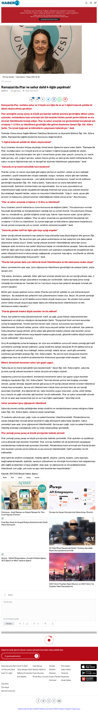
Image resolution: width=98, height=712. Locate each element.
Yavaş (28, 475)
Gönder (9, 621)
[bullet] (38, 621)
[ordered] (34, 621)
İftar (12, 475)
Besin (5, 475)
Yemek (36, 475)
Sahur (20, 475)
